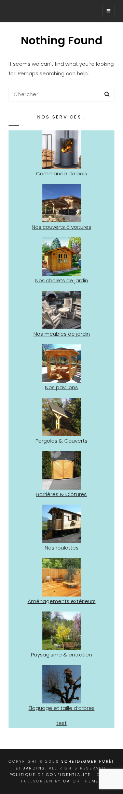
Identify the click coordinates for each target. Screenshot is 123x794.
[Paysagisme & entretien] (61, 631)
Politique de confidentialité (50, 774)
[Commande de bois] (61, 149)
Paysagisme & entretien (61, 654)
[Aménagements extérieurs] (61, 577)
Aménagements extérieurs (62, 601)
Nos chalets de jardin (61, 280)
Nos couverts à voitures (61, 227)
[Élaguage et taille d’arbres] (61, 684)
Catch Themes (82, 781)
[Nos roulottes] (61, 524)
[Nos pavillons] (61, 363)
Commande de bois (61, 173)
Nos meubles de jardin (61, 333)
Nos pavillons (61, 387)
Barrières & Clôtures (61, 494)
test (61, 723)
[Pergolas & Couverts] (61, 417)
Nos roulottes (62, 547)
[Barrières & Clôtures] (61, 470)
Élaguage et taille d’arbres (62, 708)
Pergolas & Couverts (61, 440)
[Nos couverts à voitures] (61, 203)
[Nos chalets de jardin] (61, 256)
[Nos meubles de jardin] (61, 310)
